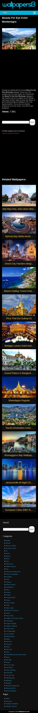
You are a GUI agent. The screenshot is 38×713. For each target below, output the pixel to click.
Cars (7, 569)
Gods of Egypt (10, 603)
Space (8, 657)
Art (7, 551)
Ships (7, 652)
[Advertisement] (19, 69)
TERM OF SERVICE (12, 704)
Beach (8, 559)
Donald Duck (9, 587)
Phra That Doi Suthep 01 (19, 318)
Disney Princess (11, 584)
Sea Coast (9, 649)
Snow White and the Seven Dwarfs (16, 654)
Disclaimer (9, 701)
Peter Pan (9, 641)
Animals (8, 543)
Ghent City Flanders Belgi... (19, 263)
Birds (7, 561)
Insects (8, 613)
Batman (8, 556)
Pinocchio (9, 644)
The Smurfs (9, 667)
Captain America (11, 566)
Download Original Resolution (10, 133)
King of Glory (10, 616)
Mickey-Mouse (10, 636)
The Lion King (10, 665)
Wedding (8, 683)
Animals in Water (11, 546)
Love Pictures (10, 634)
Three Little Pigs (11, 670)
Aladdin (8, 540)
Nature (8, 639)
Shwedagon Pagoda (19, 400)
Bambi (8, 553)
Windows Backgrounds (12, 686)
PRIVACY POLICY (11, 706)
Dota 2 (8, 590)
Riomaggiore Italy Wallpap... (19, 455)
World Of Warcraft (11, 691)
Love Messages (10, 631)
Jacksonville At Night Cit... (19, 482)
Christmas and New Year (13, 572)
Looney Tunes (10, 629)
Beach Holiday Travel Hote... (19, 291)
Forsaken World (10, 597)
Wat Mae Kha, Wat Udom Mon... (19, 209)
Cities (7, 579)
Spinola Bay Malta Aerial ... (19, 236)
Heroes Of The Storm (12, 610)
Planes (8, 647)
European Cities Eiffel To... (19, 510)
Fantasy (8, 592)
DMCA (8, 698)
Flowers (8, 595)
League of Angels (11, 623)
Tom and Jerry (10, 675)
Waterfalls (9, 680)
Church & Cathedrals (12, 574)
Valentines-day (10, 678)
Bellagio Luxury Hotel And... (19, 345)
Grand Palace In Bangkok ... (19, 373)
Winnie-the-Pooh (11, 688)
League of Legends (11, 626)
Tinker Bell (9, 673)
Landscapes (9, 621)
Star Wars (9, 660)
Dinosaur (8, 582)
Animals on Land (11, 548)
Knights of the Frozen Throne (14, 618)
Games (8, 600)
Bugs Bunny (9, 564)
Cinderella (9, 577)
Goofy (7, 605)
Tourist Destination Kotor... (19, 428)
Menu (5, 12)
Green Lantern (10, 608)
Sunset (8, 662)
